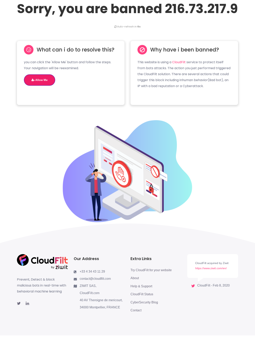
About (134, 278)
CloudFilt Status (141, 294)
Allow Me (41, 80)
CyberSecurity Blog (144, 302)
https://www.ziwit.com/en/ (211, 268)
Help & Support (141, 286)
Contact (135, 310)
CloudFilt (179, 62)
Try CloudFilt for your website (151, 270)
